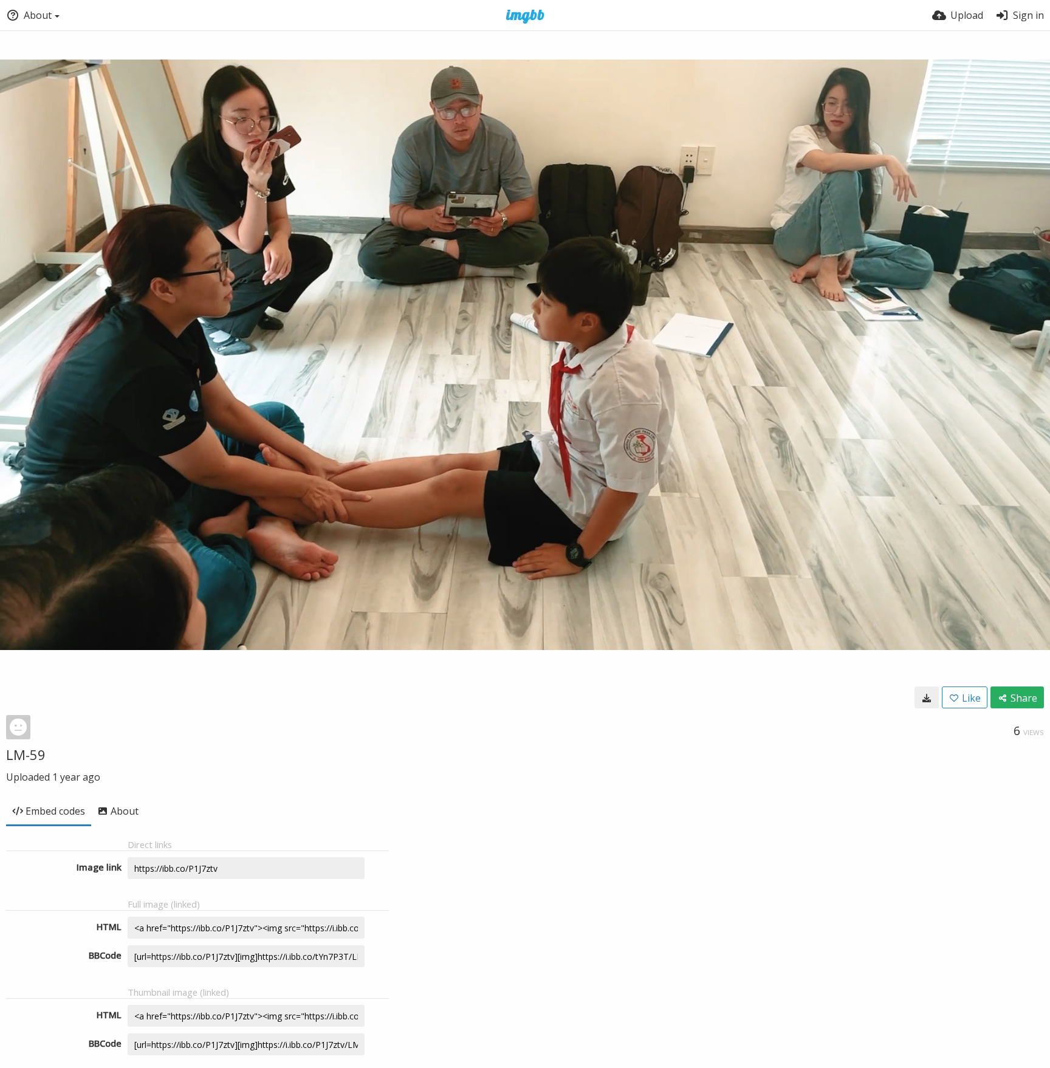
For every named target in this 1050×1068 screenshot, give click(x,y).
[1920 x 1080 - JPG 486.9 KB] (926, 697)
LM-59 (26, 754)
